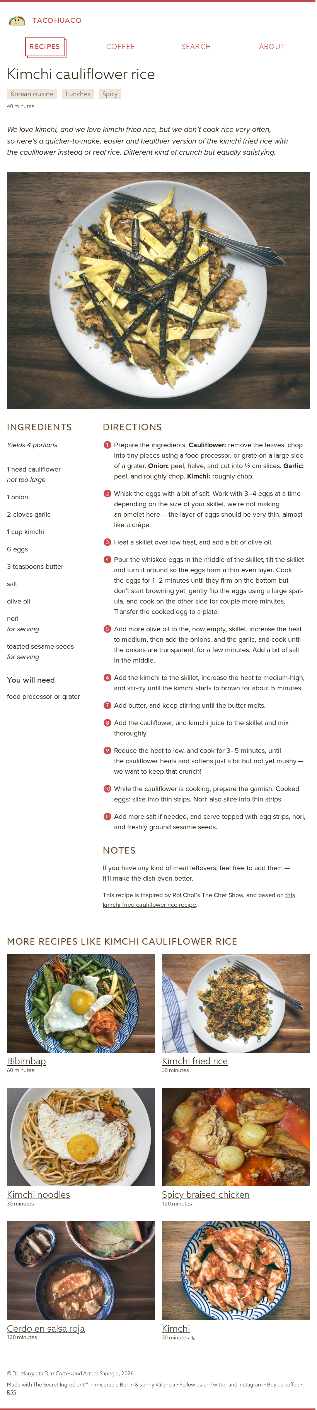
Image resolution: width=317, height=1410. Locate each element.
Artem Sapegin (101, 1373)
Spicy (110, 94)
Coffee (120, 46)
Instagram (251, 1384)
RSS (11, 1392)
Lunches (78, 94)
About (272, 46)
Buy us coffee (283, 1384)
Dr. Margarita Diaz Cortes (42, 1373)
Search (196, 46)
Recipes (44, 47)
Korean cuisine (31, 94)
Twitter (218, 1384)
